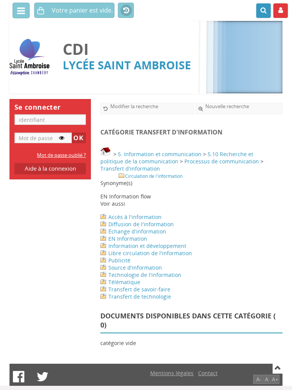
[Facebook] (19, 377)
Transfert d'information (130, 168)
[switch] (61, 138)
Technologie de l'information (144, 274)
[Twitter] (42, 377)
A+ (275, 379)
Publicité (119, 260)
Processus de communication (221, 161)
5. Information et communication (160, 154)
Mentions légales (172, 373)
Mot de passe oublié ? (61, 155)
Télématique (124, 282)
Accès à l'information (135, 217)
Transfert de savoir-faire (139, 289)
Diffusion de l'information (141, 224)
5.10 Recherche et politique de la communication (176, 157)
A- (259, 379)
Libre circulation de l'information (150, 253)
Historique (125, 10)
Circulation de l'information (153, 176)
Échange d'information (137, 231)
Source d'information (135, 267)
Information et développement (147, 245)
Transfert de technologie (139, 296)
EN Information (127, 238)
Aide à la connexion (50, 169)
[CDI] (32, 57)
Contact (207, 373)
